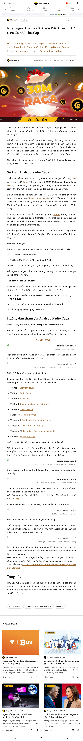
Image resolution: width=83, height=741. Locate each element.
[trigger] (9, 3)
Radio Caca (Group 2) (32, 425)
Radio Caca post (27, 436)
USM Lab (24, 398)
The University (27, 409)
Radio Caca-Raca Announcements (38, 431)
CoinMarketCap (27, 388)
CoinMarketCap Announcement (37, 420)
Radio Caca (25, 393)
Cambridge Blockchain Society (34, 404)
